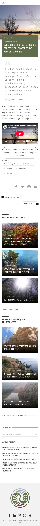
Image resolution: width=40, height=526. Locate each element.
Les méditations (9, 235)
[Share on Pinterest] (29, 187)
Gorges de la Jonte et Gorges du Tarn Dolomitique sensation (19, 464)
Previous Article (12, 197)
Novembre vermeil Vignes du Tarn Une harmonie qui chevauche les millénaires (17, 241)
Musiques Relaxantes (11, 38)
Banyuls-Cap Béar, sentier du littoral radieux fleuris (19, 270)
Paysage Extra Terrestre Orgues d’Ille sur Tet (20, 347)
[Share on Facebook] (16, 187)
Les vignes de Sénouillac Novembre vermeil (19, 459)
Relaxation (23, 38)
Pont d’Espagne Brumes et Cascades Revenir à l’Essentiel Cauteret (20, 454)
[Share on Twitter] (23, 187)
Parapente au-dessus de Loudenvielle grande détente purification (19, 448)
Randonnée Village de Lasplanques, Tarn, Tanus (17, 403)
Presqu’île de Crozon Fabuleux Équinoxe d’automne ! (18, 470)
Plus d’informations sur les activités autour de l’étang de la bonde (20, 152)
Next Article (29, 204)
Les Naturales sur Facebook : (14, 415)
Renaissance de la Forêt (16, 299)
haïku (6, 342)
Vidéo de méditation (11, 41)
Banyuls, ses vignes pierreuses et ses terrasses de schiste (20, 375)
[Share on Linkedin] (36, 187)
